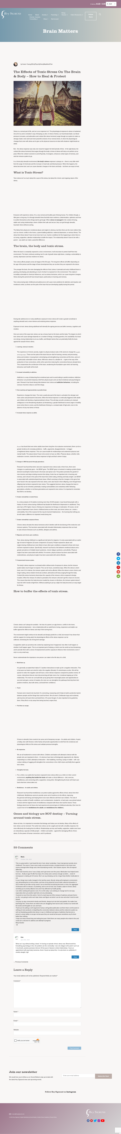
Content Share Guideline (43, 1117)
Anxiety (44, 15)
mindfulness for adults (35, 807)
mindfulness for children (55, 807)
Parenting (54, 15)
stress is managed (56, 220)
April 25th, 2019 (25, 940)
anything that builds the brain (35, 777)
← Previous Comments (21, 962)
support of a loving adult (26, 637)
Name (16, 1011)
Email (16, 1020)
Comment (17, 981)
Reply (75, 930)
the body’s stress (43, 161)
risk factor (48, 540)
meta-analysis (24, 502)
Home (30, 15)
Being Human (64, 14)
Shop (45, 19)
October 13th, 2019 (26, 859)
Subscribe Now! (103, 1076)
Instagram (71, 1092)
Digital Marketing (24, 1117)
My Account (54, 19)
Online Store (90, 16)
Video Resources (76, 15)
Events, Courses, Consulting (35, 18)
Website (16, 1030)
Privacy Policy (53, 1117)
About (37, 15)
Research (19, 446)
